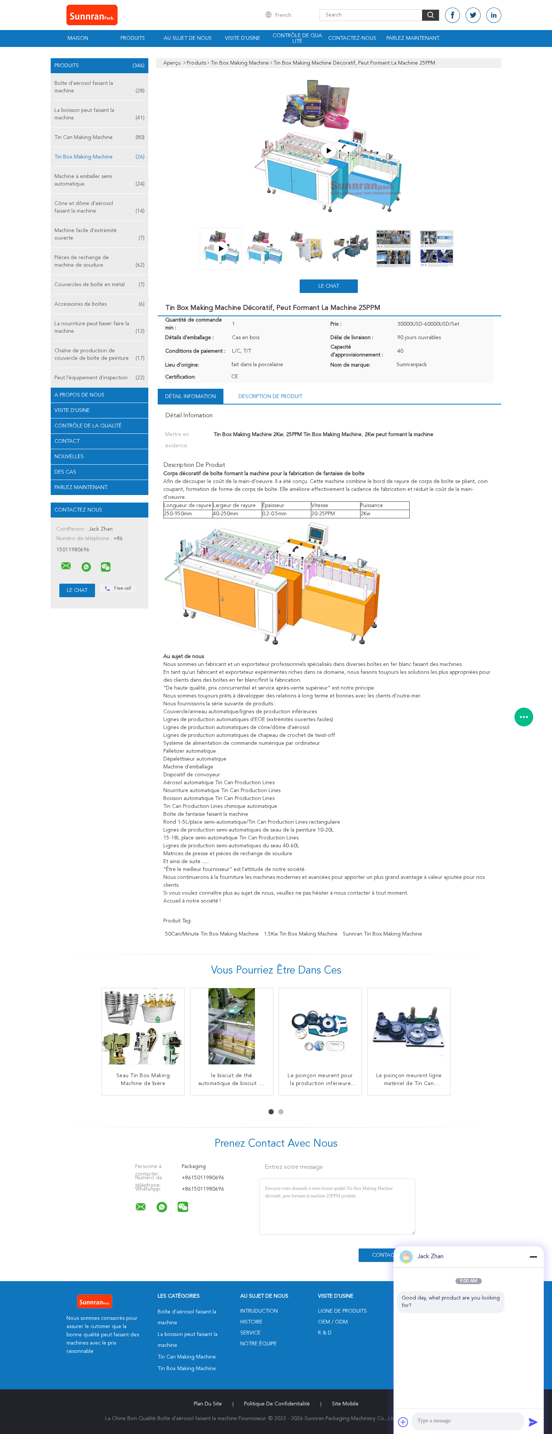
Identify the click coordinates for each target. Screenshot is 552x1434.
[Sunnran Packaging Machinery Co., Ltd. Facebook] (452, 15)
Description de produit (270, 396)
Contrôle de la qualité (88, 426)
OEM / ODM (333, 1322)
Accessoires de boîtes (99, 304)
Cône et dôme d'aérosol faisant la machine (99, 207)
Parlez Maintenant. (413, 38)
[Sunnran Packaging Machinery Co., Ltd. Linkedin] (493, 15)
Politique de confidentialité (277, 1404)
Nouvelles (69, 456)
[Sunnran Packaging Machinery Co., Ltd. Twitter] (473, 15)
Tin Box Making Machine (99, 157)
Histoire (251, 1322)
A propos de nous (79, 395)
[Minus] (533, 1256)
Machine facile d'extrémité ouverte (99, 234)
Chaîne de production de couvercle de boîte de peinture (99, 354)
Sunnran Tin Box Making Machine (382, 934)
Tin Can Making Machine (99, 137)
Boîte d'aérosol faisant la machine (99, 87)
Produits (133, 38)
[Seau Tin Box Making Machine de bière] (143, 1029)
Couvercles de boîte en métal (99, 284)
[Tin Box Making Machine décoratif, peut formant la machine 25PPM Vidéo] (328, 150)
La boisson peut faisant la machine (99, 114)
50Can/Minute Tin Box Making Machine (212, 934)
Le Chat (328, 286)
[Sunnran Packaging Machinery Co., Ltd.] (66, 566)
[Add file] (403, 1422)
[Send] (533, 1422)
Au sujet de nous (188, 38)
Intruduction (259, 1311)
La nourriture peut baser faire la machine (99, 327)
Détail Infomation (190, 396)
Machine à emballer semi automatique (99, 180)
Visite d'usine (242, 38)
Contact (67, 441)
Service (250, 1333)
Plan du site (208, 1404)
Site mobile (345, 1404)
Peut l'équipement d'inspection (99, 377)
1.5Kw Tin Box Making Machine (301, 934)
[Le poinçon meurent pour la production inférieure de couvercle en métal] (320, 1029)
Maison (78, 38)
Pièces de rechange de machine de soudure (99, 261)
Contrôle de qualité (297, 38)
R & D (325, 1333)
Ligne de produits (342, 1311)
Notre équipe (258, 1343)
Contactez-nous (352, 38)
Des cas (65, 472)
